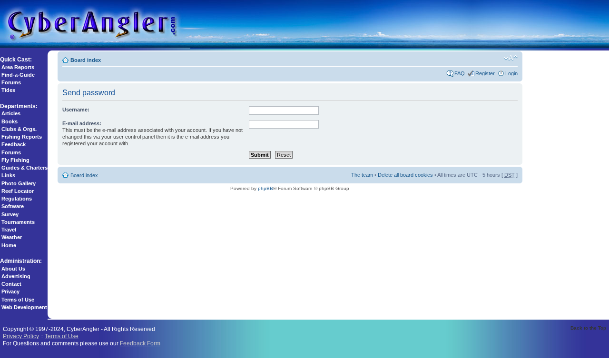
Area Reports (17, 67)
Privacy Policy (21, 336)
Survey (10, 214)
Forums (11, 82)
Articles (10, 113)
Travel (8, 229)
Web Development (24, 307)
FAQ (459, 73)
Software (12, 206)
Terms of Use (17, 299)
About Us (13, 269)
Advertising (15, 276)
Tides (8, 90)
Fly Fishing (15, 160)
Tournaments (18, 222)
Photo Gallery (18, 183)
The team (362, 175)
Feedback (13, 144)
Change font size (511, 58)
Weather (11, 237)
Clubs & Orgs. (19, 129)
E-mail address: (81, 123)
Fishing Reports (21, 137)
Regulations (16, 198)
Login (511, 73)
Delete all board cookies (405, 175)
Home (8, 245)
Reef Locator (17, 191)
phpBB (265, 188)
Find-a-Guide (18, 75)
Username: (75, 109)
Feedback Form (140, 343)
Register (485, 73)
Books (9, 121)
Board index (85, 60)
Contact (11, 284)
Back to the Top (588, 328)
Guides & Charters (24, 168)
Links (8, 175)
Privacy (10, 291)
